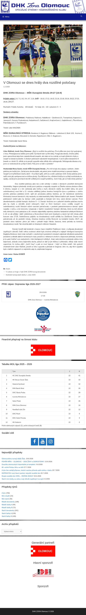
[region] (43, 351)
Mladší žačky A (7, 504)
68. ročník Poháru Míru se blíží (13, 467)
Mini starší (5, 499)
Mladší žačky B (7, 507)
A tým (8, 269)
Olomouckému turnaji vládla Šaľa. (14, 458)
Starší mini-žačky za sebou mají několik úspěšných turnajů (22, 479)
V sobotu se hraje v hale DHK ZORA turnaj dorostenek (26, 272)
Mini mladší (6, 496)
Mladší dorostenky (8, 502)
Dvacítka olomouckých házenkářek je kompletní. (19, 464)
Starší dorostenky (8, 510)
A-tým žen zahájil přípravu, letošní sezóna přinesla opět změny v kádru (27, 470)
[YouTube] (42, 441)
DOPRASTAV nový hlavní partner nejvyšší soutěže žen (21, 473)
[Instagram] (50, 441)
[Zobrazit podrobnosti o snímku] (43, 350)
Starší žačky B (7, 516)
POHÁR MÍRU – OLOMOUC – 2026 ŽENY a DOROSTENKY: (23, 461)
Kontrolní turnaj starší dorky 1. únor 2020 (20, 275)
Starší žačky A (7, 513)
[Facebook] (34, 441)
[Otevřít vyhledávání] (81, 16)
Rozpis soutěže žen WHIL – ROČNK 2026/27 (17, 476)
